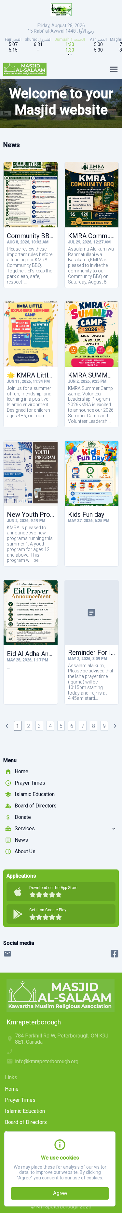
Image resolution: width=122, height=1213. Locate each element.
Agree (60, 1193)
